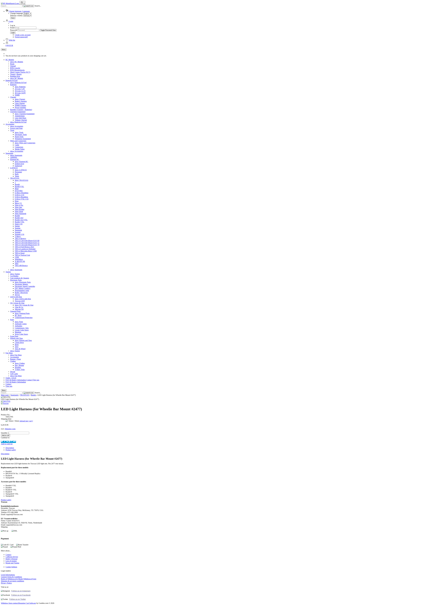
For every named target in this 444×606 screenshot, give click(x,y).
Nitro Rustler (19, 209)
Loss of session (11, 561)
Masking (18, 332)
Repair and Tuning (12, 563)
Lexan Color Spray (22, 330)
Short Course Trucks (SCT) (20, 72)
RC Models (10, 60)
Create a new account (23, 35)
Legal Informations (8, 575)
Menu (4, 49)
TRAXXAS (14, 178)
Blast (16, 189)
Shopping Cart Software (27, 603)
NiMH (17, 95)
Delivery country (16, 16)
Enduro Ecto (19, 164)
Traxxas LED (20, 301)
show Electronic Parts (23, 282)
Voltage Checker (21, 120)
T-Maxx (18, 236)
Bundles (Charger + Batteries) (21, 110)
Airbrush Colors (21, 324)
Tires (16, 347)
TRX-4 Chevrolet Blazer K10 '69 (27, 241)
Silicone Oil (19, 309)
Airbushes (18, 326)
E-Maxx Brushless (21, 193)
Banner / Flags (15, 359)
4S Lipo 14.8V (20, 93)
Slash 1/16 (18, 224)
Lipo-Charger (20, 103)
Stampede (18, 230)
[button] (18, 11)
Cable (17, 145)
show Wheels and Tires (23, 340)
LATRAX (14, 168)
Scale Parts (14, 336)
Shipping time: (6, 419)
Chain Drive (19, 342)
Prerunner (18, 172)
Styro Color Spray (21, 334)
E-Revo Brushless (21, 197)
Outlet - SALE (11, 378)
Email (12, 28)
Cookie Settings (11, 567)
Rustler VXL (19, 222)
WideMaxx (19, 259)
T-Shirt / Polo (20, 370)
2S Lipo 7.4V (20, 89)
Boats (12, 64)
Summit (17, 232)
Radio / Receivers (21, 293)
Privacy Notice (6, 583)
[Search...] (28, 6)
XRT (16, 263)
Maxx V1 (18, 203)
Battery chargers (21, 101)
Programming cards (22, 291)
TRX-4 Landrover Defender (25, 249)
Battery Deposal (11, 559)
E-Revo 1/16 (19, 195)
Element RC (14, 159)
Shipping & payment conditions (12, 581)
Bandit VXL (19, 187)
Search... (38, 6)
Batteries (13, 85)
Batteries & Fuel (11, 80)
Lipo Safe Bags (20, 118)
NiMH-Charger (20, 105)
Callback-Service (12, 557)
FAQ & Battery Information (16, 380)
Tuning (8, 272)
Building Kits (15, 76)
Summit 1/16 (19, 234)
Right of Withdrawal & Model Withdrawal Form (18, 579)
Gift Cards (14, 374)
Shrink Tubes (20, 149)
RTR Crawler (15, 68)
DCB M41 (19, 191)
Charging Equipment (17, 112)
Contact (29, 380)
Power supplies (20, 107)
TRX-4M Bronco (21, 266)
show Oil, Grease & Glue (24, 305)
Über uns (35, 380)
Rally (17, 174)
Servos (17, 295)
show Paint (19, 322)
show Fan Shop (16, 355)
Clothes (13, 361)
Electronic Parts (16, 280)
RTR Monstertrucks (17, 70)
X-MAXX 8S (20, 261)
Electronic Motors (21, 284)
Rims (17, 345)
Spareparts (9, 153)
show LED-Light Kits (23, 299)
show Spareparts (16, 155)
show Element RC (21, 162)
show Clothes (20, 363)
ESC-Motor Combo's (22, 288)
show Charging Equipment (24, 114)
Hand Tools (19, 137)
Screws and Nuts (16, 128)
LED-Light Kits (16, 297)
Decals (12, 372)
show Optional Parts (22, 313)
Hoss (16, 201)
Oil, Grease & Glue (17, 303)
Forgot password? (21, 37)
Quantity (4, 433)
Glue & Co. (19, 307)
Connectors (19, 147)
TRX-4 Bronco (20, 239)
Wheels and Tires (16, 338)
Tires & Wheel (20, 349)
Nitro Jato (18, 207)
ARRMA (13, 157)
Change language (16, 13)
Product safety (11, 450)
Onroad (13, 66)
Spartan (17, 228)
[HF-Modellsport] (10, 3)
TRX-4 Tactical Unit (22, 255)
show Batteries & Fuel (18, 83)
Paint (12, 320)
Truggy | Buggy (16, 74)
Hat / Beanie (19, 365)
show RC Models (16, 62)
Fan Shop (9, 353)
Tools (12, 130)
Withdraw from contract (9, 603)
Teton (17, 176)
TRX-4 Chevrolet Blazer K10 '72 (27, 243)
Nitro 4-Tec (19, 205)
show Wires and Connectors (25, 143)
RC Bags (18, 315)
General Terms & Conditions (11, 577)
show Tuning (15, 274)
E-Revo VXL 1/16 (21, 199)
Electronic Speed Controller (25, 286)
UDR (17, 257)
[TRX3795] (5, 401)
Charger (13, 97)
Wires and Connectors (18, 141)
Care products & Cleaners (19, 278)
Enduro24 (18, 166)
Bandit (17, 184)
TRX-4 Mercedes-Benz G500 (26, 251)
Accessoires (10, 124)
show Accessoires (16, 126)
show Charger (20, 99)
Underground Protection (23, 318)
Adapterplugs (20, 116)
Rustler (17, 216)
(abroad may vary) (26, 421)
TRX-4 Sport (20, 253)
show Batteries (20, 87)
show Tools (19, 132)
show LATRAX (21, 170)
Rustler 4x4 (19, 218)
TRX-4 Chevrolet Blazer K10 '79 (27, 245)
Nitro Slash (19, 211)
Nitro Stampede (20, 214)
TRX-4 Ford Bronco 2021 (24, 247)
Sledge (17, 226)
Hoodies (18, 367)
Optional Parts (15, 311)
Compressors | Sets (22, 328)
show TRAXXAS (21, 180)
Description (10, 448)
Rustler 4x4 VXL (21, 220)
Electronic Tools (21, 135)
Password (13, 30)
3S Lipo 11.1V (20, 91)
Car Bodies (14, 276)
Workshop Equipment (23, 139)
